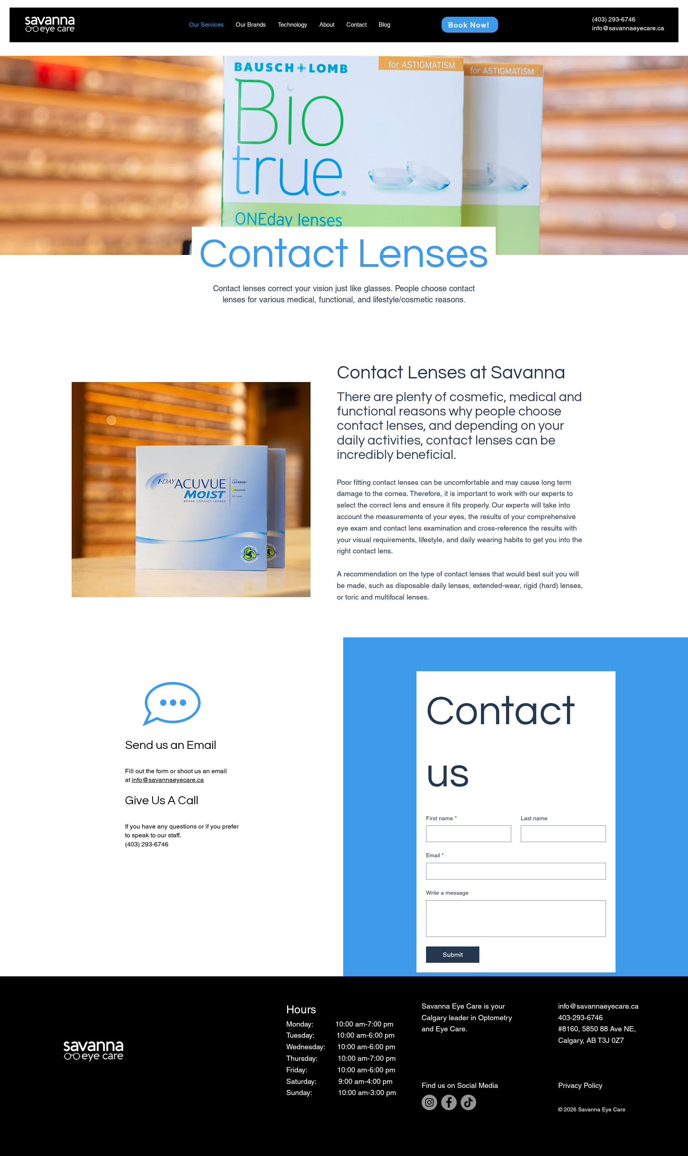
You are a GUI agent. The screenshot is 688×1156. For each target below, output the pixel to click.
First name (441, 818)
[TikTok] (468, 1102)
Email (435, 855)
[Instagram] (429, 1102)
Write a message (447, 893)
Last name (534, 818)
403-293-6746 (580, 1017)
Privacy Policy (580, 1085)
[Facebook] (449, 1102)
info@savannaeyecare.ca (168, 780)
